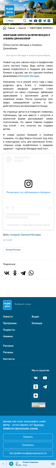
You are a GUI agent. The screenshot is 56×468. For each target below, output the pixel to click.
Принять (28, 437)
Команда (37, 323)
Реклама (8, 345)
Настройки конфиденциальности (28, 453)
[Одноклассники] (15, 273)
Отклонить (28, 445)
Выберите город (23, 304)
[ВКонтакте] (7, 273)
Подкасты (9, 329)
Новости (22, 28)
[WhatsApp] (31, 273)
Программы (10, 323)
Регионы (8, 352)
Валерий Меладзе (29, 75)
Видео (35, 316)
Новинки (8, 336)
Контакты (9, 359)
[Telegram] (23, 273)
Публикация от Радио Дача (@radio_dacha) (28, 225)
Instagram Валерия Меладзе (25, 234)
